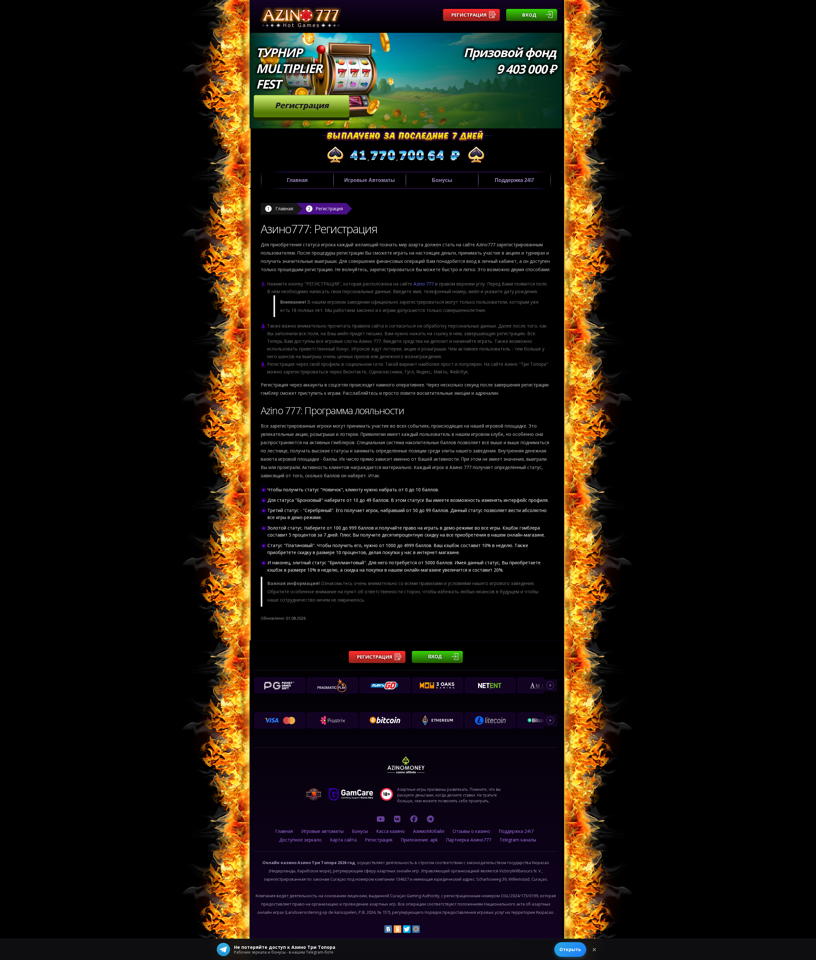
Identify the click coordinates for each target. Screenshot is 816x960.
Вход (529, 14)
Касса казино (390, 831)
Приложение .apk (419, 840)
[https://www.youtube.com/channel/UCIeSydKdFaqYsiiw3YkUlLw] (381, 819)
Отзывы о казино (471, 831)
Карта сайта (343, 840)
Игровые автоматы (369, 180)
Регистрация (469, 14)
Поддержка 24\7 (514, 180)
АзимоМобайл (428, 831)
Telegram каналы (517, 840)
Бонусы (442, 180)
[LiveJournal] (425, 929)
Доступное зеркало (300, 840)
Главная (297, 180)
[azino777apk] (430, 819)
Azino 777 (423, 284)
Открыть (570, 949)
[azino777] (397, 819)
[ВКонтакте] (388, 929)
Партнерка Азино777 (468, 840)
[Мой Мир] (416, 929)
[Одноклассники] (397, 929)
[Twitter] (407, 929)
